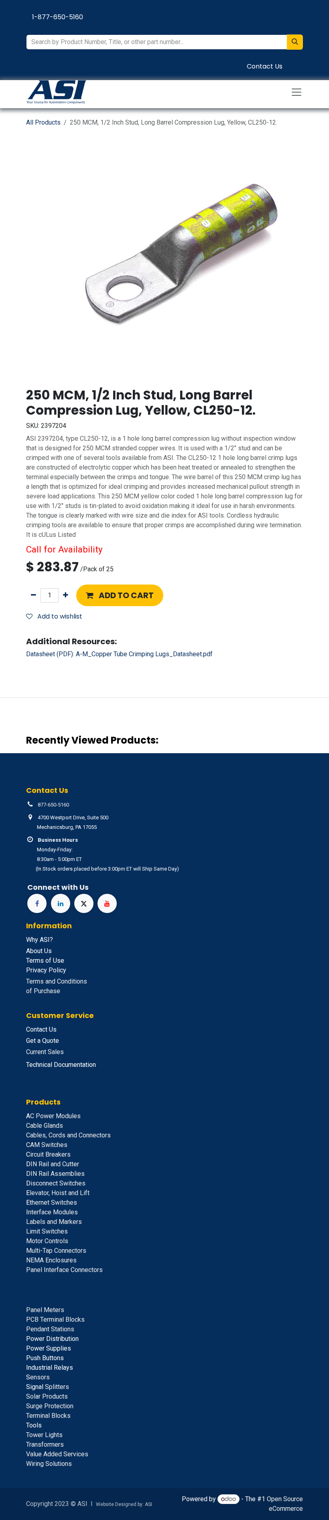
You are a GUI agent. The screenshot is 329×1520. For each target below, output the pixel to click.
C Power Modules (53, 1116)
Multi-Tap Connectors (56, 1250)
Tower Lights (44, 1435)
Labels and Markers (54, 1222)
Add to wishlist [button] (59, 616)
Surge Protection (49, 1406)
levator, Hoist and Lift (57, 1193)
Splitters (47, 1387)
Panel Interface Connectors (64, 1270)
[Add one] (65, 595)
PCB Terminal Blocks (55, 1319)
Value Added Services (57, 1454)
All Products (43, 122)
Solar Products (47, 1396)
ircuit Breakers (48, 1154)
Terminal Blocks (48, 1415)
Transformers (45, 1444)
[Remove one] (33, 595)
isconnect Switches (55, 1183)
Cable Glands (44, 1125)
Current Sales (45, 1052)
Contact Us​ (264, 66)
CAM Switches (46, 1145)
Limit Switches (47, 1231)
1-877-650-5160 (57, 17)
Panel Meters (45, 1310)
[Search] (295, 42)
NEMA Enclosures (51, 1260)
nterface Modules (52, 1212)
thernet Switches (51, 1202)
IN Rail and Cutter (52, 1164)
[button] (119, 595)
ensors (38, 1377)
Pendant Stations (50, 1329)
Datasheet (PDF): (119, 654)
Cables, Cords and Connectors (68, 1135)
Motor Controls (47, 1241)
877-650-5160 (53, 805)
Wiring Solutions (49, 1464)
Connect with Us (58, 887)
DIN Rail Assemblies (55, 1173)
